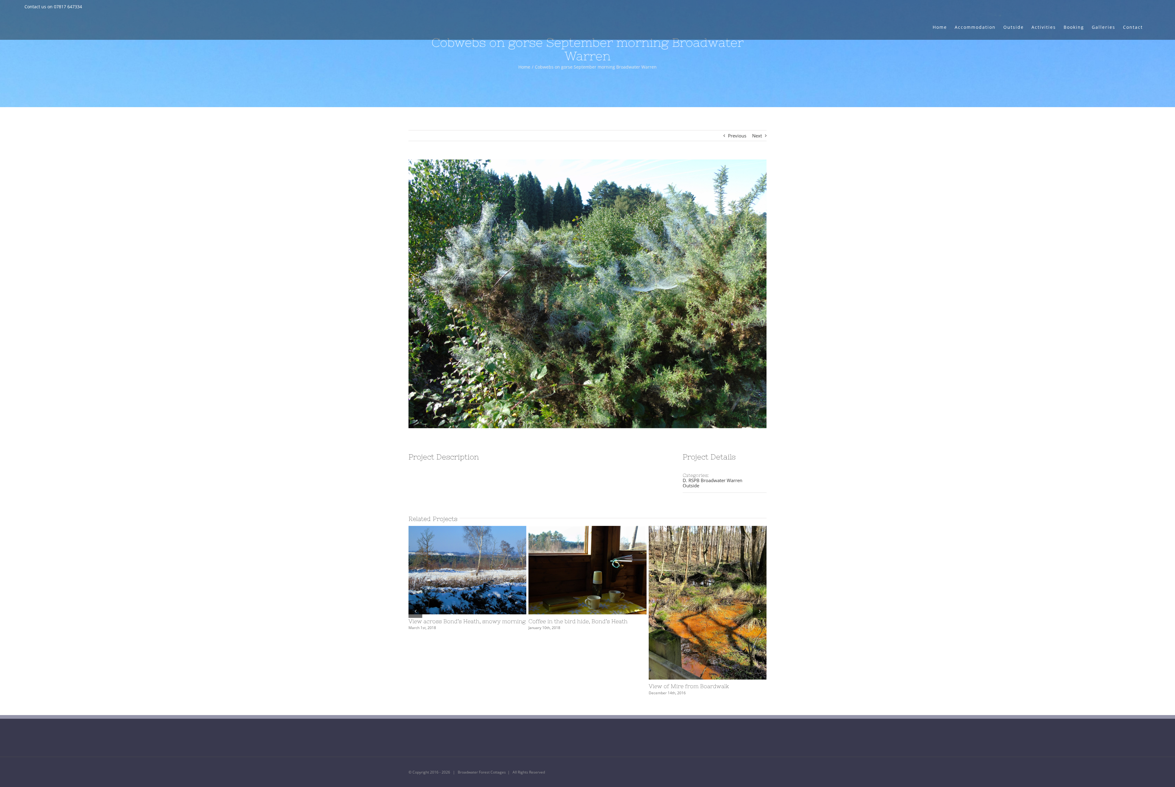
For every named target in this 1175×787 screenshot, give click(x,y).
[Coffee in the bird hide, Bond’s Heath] (587, 570)
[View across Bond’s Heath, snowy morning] (467, 570)
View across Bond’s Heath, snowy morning (456, 570)
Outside (691, 485)
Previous (737, 136)
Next (757, 136)
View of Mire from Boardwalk (696, 603)
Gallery (478, 570)
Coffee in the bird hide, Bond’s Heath (576, 570)
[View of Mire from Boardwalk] (708, 602)
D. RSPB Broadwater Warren (712, 480)
